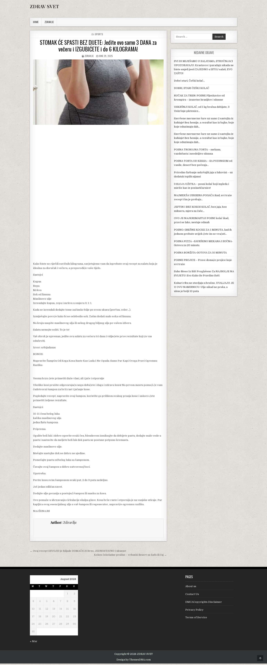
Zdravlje (89, 56)
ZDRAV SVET (44, 6)
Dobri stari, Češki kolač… (189, 80)
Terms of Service (196, 617)
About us (190, 586)
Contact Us (192, 594)
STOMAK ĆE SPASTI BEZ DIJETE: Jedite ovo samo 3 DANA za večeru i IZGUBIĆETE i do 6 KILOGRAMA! (98, 45)
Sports (99, 34)
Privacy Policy (194, 609)
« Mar (33, 641)
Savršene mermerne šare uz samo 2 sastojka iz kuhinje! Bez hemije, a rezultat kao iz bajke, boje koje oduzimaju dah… (204, 122)
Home (36, 22)
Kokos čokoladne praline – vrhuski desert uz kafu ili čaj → (130, 554)
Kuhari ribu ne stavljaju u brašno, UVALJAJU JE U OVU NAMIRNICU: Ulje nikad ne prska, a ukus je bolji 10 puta (204, 287)
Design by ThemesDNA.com (133, 659)
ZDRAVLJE (49, 22)
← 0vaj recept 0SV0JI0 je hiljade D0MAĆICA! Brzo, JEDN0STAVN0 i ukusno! (78, 550)
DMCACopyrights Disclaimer (203, 601)
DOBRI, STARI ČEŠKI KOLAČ (191, 88)
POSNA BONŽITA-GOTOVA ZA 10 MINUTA (200, 252)
